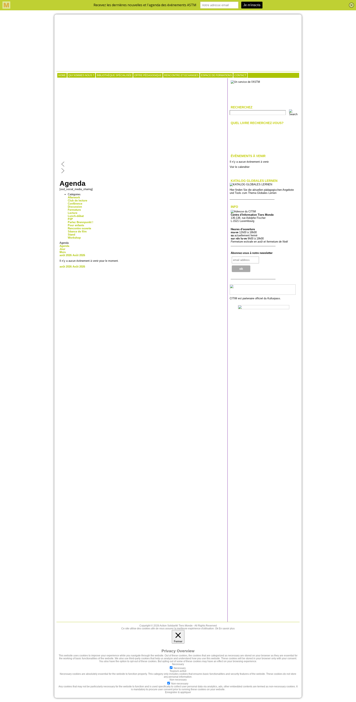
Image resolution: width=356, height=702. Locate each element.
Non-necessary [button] (178, 679)
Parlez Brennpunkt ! (80, 222)
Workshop (74, 237)
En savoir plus (227, 628)
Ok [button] (216, 628)
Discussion (75, 206)
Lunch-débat (76, 216)
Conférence (75, 203)
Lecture (72, 212)
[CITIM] (178, 43)
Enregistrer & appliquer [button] (178, 692)
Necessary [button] (178, 664)
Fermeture (74, 209)
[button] (142, 164)
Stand (71, 234)
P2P (70, 219)
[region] (142, 127)
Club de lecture (77, 200)
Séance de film (77, 231)
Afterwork (74, 197)
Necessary (180, 668)
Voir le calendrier (239, 166)
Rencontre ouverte (79, 228)
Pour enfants (76, 225)
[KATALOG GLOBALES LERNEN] (251, 184)
